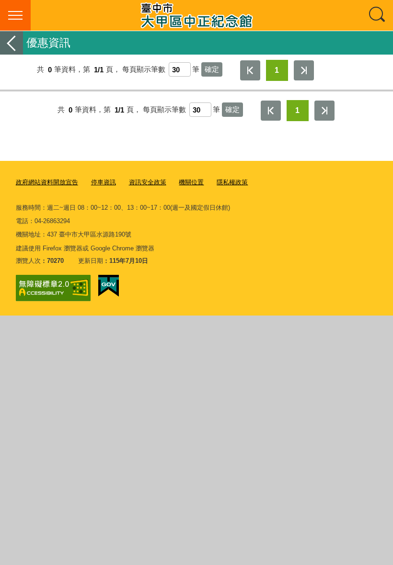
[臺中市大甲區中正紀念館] (196, 15)
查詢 (377, 15)
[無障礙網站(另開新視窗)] (53, 288)
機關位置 (191, 182)
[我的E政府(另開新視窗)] (108, 286)
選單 (15, 15)
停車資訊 (103, 182)
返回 (11, 43)
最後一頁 (304, 70)
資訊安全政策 (147, 182)
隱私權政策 (232, 182)
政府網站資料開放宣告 (47, 182)
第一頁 (250, 70)
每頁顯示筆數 (143, 70)
